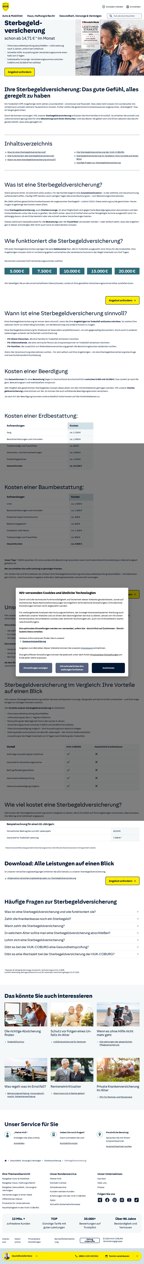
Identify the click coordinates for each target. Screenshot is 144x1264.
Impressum (87, 648)
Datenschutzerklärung (34, 641)
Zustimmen (108, 668)
